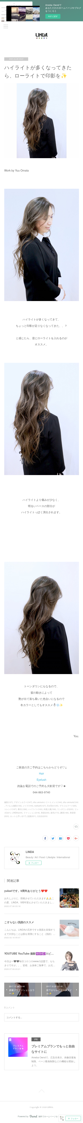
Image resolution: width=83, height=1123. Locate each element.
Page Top (41, 1092)
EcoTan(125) (52, 805)
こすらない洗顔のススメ (19, 922)
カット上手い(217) (18, 816)
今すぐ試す (53, 16)
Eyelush (41, 780)
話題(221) (31, 816)
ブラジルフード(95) (67, 805)
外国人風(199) (50, 809)
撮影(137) (8, 802)
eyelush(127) (40, 805)
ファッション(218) (32, 812)
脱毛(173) (55, 812)
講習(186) (64, 812)
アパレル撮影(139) (13, 805)
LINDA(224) (17, 812)
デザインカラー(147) (23, 802)
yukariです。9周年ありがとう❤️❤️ (25, 891)
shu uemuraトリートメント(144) (47, 802)
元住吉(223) (42, 816)
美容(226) (45, 812)
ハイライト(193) (35, 809)
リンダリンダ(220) (65, 809)
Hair (41, 773)
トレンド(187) (10, 809)
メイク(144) (28, 805)
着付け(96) (22, 809)
